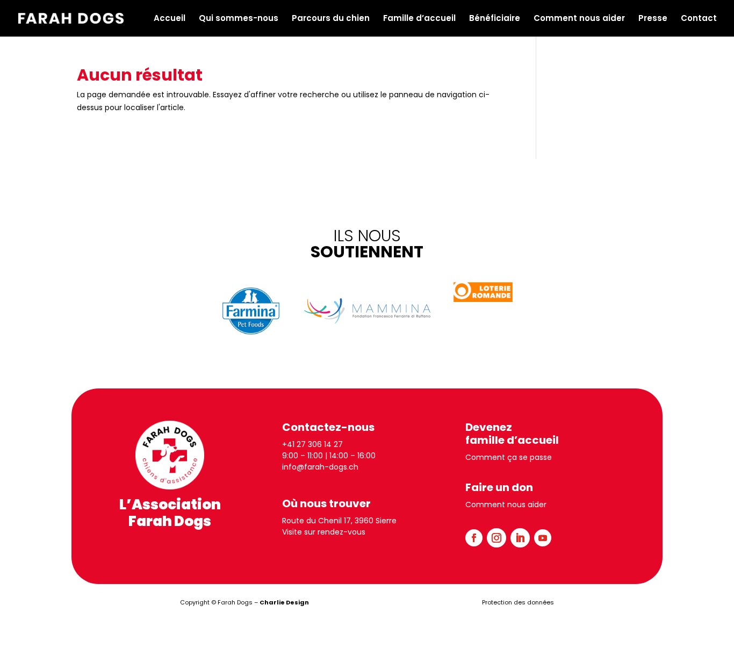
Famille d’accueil (419, 19)
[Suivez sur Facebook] (474, 537)
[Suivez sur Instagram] (496, 537)
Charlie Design (284, 602)
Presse (652, 19)
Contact (699, 19)
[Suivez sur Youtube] (542, 537)
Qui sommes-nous (238, 19)
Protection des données (518, 602)
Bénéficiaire (494, 19)
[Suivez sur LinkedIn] (520, 537)
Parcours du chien (331, 19)
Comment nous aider (579, 19)
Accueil (169, 19)
